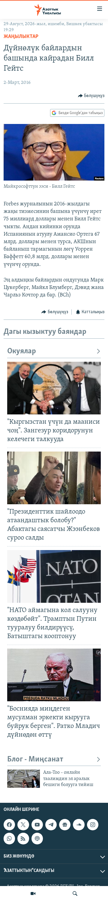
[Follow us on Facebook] (9, 824)
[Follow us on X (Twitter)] (23, 824)
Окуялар (21, 351)
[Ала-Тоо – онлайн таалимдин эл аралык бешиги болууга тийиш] (23, 779)
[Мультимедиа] (33, 893)
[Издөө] (75, 893)
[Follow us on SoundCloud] (78, 824)
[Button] (91, 96)
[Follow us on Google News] (64, 824)
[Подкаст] (37, 838)
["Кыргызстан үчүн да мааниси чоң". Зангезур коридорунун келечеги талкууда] (54, 388)
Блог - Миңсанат (35, 759)
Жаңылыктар (21, 37)
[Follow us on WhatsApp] (9, 838)
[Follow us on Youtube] (37, 824)
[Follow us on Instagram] (92, 824)
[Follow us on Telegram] (51, 824)
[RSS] (23, 838)
